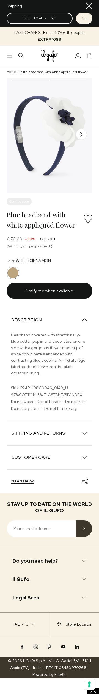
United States (35, 18)
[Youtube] (63, 647)
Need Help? (22, 481)
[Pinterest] (49, 647)
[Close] (89, 6)
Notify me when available (49, 290)
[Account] (78, 55)
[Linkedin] (77, 647)
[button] (50, 36)
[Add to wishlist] (88, 218)
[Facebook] (22, 647)
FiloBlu (60, 674)
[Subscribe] (84, 528)
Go (84, 18)
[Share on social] (85, 481)
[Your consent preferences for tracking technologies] (89, 684)
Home (11, 72)
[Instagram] (36, 647)
